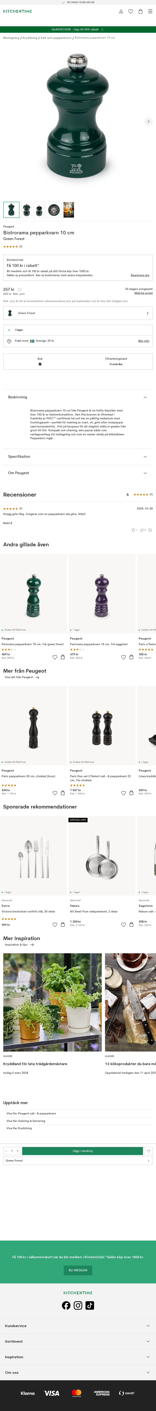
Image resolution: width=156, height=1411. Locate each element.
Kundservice (16, 1325)
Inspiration (14, 1357)
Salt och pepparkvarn (56, 38)
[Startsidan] (17, 11)
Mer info (143, 341)
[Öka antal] (18, 1151)
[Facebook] (66, 1305)
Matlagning (11, 38)
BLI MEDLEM (78, 1270)
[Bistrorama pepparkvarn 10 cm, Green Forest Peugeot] (78, 121)
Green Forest (14, 1160)
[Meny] (150, 11)
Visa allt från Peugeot (19, 677)
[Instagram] (78, 1305)
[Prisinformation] (19, 290)
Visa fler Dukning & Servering (25, 1121)
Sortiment (14, 1341)
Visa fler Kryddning (19, 1128)
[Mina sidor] (121, 11)
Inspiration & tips (16, 944)
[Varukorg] (140, 11)
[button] (12, 246)
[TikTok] (90, 1305)
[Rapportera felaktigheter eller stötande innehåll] (150, 530)
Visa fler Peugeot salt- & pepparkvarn (31, 1113)
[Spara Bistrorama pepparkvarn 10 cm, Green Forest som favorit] (149, 1151)
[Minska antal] (6, 1151)
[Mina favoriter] (131, 11)
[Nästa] (149, 121)
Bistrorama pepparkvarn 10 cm (95, 37)
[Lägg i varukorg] (62, 656)
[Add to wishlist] (55, 657)
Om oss (11, 1372)
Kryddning (30, 38)
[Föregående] (7, 121)
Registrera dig (140, 275)
